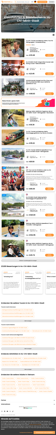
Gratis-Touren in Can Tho (8, 384)
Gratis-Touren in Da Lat (24, 384)
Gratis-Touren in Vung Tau (9, 391)
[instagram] (2, 411)
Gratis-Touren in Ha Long (38, 381)
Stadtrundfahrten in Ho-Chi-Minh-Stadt (30, 361)
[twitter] (10, 411)
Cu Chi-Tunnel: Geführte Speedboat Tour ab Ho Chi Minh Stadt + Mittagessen (39, 150)
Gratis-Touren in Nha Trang (9, 388)
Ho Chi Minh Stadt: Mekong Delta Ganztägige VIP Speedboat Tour (36, 198)
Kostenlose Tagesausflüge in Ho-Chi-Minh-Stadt (14, 327)
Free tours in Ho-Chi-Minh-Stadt (31, 7)
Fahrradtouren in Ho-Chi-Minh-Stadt (41, 331)
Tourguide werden (42, 1)
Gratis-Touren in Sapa (23, 381)
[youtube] (7, 411)
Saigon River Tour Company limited (33, 185)
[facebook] (4, 411)
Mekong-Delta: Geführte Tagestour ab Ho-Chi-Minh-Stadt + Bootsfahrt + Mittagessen (40, 244)
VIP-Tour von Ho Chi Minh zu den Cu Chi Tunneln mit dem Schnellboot (38, 170)
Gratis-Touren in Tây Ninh (45, 391)
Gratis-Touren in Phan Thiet (42, 388)
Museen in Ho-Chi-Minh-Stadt (9, 361)
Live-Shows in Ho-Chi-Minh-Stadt (10, 365)
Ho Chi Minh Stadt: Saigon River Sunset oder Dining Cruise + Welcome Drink (40, 62)
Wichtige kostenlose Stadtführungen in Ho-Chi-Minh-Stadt (17, 310)
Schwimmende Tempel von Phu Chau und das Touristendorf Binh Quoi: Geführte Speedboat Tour (39, 82)
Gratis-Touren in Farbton (37, 378)
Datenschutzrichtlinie (35, 424)
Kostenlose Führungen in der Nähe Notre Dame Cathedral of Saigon (19, 344)
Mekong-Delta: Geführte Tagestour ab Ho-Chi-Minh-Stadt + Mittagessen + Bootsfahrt (40, 112)
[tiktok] (13, 411)
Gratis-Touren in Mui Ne (39, 384)
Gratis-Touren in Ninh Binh (25, 388)
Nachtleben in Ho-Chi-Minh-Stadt (30, 365)
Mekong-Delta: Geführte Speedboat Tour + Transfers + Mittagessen (39, 224)
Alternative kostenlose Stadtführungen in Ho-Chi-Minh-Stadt (17, 316)
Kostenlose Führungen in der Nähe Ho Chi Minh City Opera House (18, 337)
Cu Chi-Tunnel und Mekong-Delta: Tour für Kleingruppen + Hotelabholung (39, 41)
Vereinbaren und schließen (44, 432)
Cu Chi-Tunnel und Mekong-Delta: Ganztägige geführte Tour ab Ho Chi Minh (39, 132)
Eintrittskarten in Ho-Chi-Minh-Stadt (11, 358)
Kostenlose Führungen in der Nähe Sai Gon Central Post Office (17, 341)
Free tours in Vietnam (15, 7)
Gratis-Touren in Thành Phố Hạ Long (27, 391)
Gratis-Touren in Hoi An (22, 378)
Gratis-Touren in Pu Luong (8, 394)
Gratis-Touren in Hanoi (8, 378)
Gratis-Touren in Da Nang (8, 381)
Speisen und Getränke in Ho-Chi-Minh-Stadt (35, 358)
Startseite (5, 7)
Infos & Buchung (49, 55)
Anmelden (51, 1)
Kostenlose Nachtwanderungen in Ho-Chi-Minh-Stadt (15, 331)
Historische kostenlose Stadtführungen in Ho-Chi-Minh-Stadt (17, 313)
